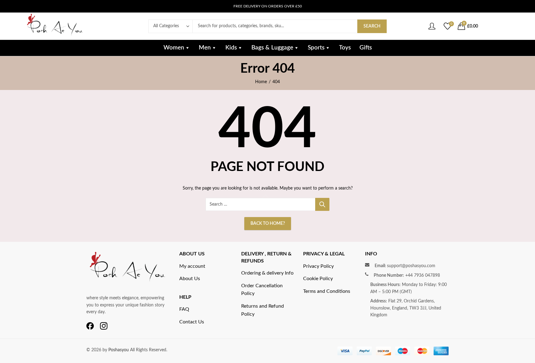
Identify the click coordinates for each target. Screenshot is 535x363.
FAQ (184, 309)
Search (372, 26)
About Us (189, 278)
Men (205, 48)
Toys (345, 48)
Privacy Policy (318, 266)
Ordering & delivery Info (267, 273)
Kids (231, 48)
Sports (316, 48)
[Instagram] (103, 326)
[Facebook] (90, 326)
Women (173, 48)
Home (261, 82)
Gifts (365, 48)
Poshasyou (119, 350)
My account (192, 266)
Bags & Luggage (272, 48)
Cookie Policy (318, 278)
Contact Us (191, 321)
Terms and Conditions (326, 291)
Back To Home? (267, 223)
